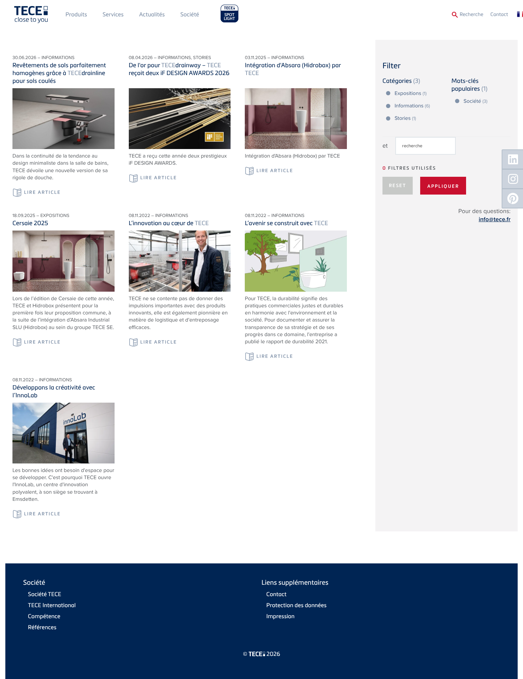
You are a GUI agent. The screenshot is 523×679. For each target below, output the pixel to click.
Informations (412, 106)
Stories (405, 118)
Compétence (44, 616)
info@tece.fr (495, 219)
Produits (76, 14)
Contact (499, 14)
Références (42, 627)
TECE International (52, 605)
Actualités (152, 14)
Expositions (411, 93)
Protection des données (296, 605)
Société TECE (44, 594)
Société (189, 14)
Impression (280, 616)
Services (112, 14)
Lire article (42, 192)
